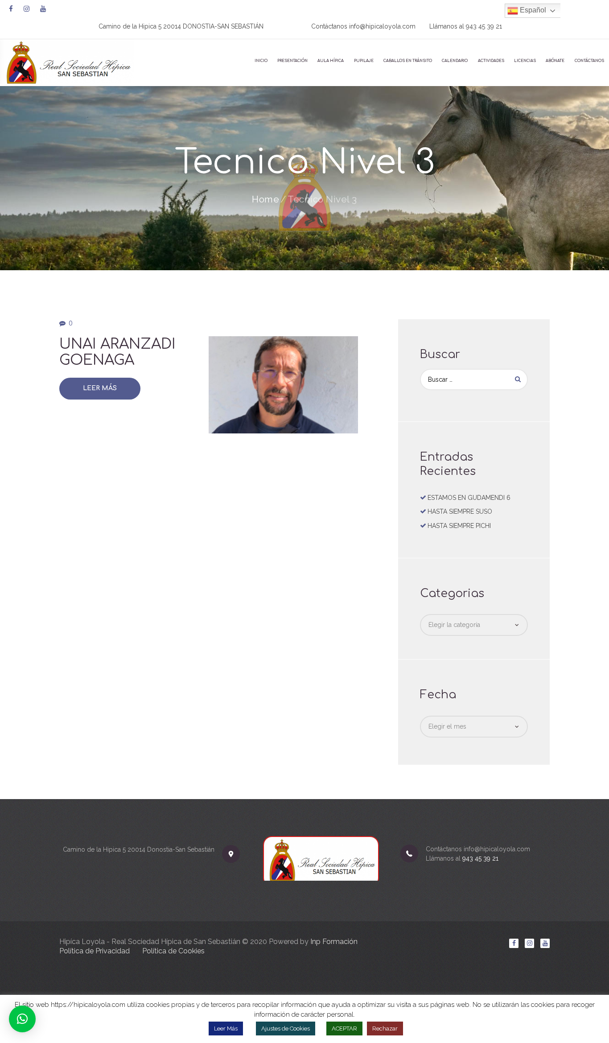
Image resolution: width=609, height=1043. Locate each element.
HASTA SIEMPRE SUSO (460, 511)
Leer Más (100, 388)
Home (265, 199)
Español (532, 10)
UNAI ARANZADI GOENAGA (117, 351)
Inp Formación (334, 941)
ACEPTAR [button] (344, 1028)
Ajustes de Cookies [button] (285, 1028)
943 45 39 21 (484, 26)
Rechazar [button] (385, 1028)
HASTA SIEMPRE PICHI (459, 525)
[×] (22, 1019)
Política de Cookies (173, 951)
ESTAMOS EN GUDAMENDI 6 (469, 497)
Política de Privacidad (94, 951)
